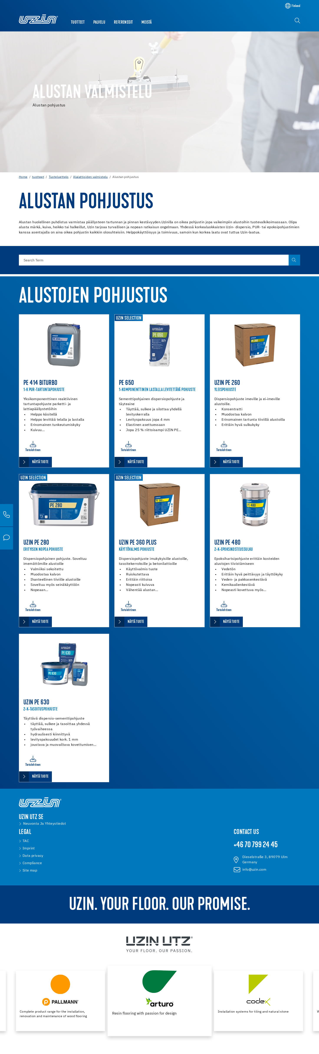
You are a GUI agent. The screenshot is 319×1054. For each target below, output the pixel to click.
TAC (26, 841)
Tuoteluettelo (59, 177)
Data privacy (33, 856)
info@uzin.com (254, 870)
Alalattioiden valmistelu (90, 177)
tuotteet (78, 22)
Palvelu (99, 22)
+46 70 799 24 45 (256, 845)
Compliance (32, 863)
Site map (30, 870)
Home (23, 177)
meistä (146, 22)
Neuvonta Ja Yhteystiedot (44, 824)
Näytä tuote (40, 462)
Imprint (29, 848)
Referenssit (123, 22)
